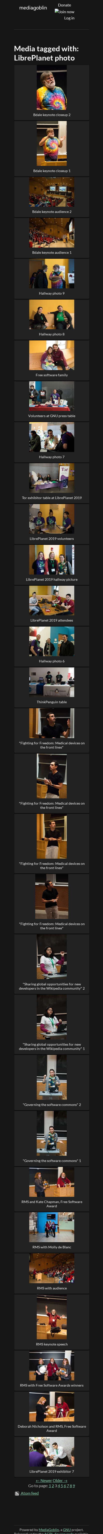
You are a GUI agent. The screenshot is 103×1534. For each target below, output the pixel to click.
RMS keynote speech (52, 1344)
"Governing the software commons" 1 (52, 1160)
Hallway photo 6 (51, 661)
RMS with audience (52, 1288)
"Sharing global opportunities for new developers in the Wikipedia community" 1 (52, 1046)
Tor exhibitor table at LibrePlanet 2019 (52, 498)
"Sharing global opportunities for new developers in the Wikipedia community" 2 (52, 986)
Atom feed (30, 1493)
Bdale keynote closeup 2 (51, 115)
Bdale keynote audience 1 (52, 252)
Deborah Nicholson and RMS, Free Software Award (52, 1428)
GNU (67, 1530)
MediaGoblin (49, 1530)
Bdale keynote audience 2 (52, 211)
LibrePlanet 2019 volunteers (52, 538)
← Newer (44, 1480)
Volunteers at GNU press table (51, 416)
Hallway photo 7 (51, 457)
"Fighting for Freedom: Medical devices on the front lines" (52, 745)
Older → (60, 1480)
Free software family (52, 375)
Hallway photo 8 (51, 334)
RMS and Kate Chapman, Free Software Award (52, 1204)
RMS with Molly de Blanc (51, 1247)
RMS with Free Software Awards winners (52, 1385)
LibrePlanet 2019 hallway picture (52, 579)
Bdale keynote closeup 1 (51, 171)
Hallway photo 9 (51, 293)
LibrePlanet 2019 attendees (51, 620)
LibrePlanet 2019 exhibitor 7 (52, 1471)
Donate (64, 4)
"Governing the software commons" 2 (52, 1104)
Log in (69, 17)
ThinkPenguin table (52, 702)
